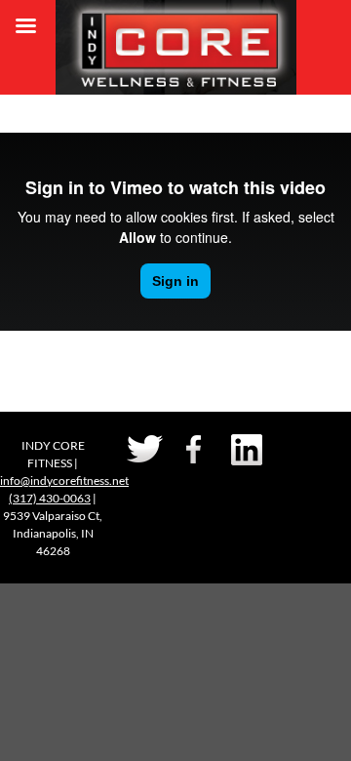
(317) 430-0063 (50, 498)
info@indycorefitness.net (64, 480)
